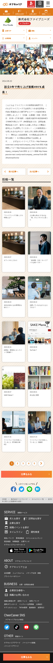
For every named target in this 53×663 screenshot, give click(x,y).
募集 (41, 30)
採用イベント (22, 601)
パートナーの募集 (28, 643)
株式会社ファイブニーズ (19, 499)
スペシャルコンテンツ (34, 538)
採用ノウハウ (34, 601)
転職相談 (16, 541)
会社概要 (7, 573)
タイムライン (16, 532)
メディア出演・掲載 (33, 573)
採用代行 (41, 608)
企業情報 (14, 38)
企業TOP (14, 30)
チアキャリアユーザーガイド (14, 545)
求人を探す (15, 518)
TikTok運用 (23, 608)
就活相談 (7, 541)
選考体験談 (20, 538)
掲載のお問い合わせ (19, 595)
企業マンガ (25, 541)
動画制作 (32, 608)
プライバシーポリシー (12, 576)
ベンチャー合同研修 (26, 604)
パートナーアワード (11, 646)
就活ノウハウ (9, 538)
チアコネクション (10, 608)
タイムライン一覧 (38, 499)
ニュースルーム (18, 573)
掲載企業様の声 (9, 601)
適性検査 (35, 532)
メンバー (41, 38)
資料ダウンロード (10, 604)
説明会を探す (35, 518)
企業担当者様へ (17, 590)
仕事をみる (26, 474)
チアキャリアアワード (12, 643)
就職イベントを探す (19, 527)
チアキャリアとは (18, 567)
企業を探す (15, 523)
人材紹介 (39, 604)
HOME (4, 499)
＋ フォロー (24, 23)
